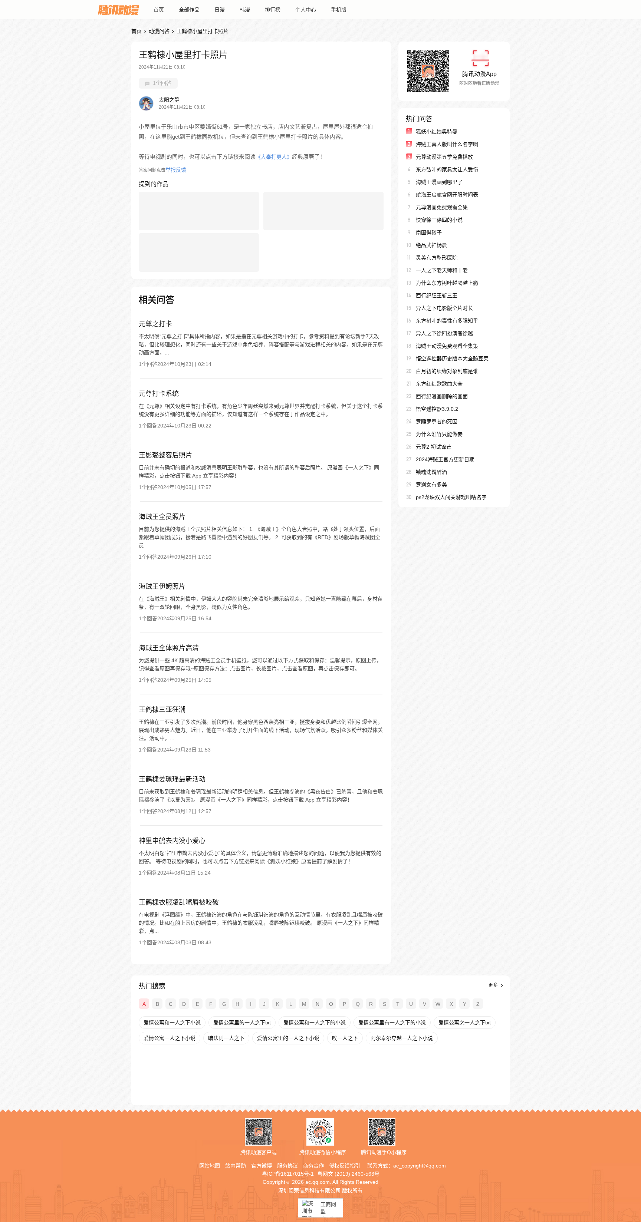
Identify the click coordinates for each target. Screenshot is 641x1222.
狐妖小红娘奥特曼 (436, 132)
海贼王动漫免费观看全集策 (447, 346)
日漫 (219, 10)
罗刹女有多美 (431, 485)
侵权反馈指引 (344, 1166)
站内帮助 (235, 1166)
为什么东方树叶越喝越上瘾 (447, 283)
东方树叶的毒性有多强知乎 (447, 321)
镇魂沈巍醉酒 (431, 472)
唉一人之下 (345, 1038)
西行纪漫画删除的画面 (442, 396)
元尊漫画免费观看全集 (442, 207)
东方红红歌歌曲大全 (439, 384)
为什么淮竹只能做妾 (439, 434)
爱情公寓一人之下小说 (169, 1038)
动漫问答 (159, 31)
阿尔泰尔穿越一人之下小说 (402, 1038)
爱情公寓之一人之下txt (464, 1023)
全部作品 (189, 10)
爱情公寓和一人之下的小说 (314, 1023)
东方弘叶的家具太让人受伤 (447, 169)
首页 (159, 10)
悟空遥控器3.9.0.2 (437, 409)
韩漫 (245, 10)
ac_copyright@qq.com (419, 1166)
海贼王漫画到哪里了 (439, 182)
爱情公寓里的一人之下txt (242, 1023)
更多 (493, 985)
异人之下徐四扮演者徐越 (444, 333)
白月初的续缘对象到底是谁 (447, 371)
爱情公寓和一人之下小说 (172, 1023)
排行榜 (272, 10)
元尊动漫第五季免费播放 (444, 157)
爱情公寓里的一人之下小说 (288, 1038)
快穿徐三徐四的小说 (439, 220)
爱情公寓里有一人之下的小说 (392, 1023)
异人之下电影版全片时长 (444, 308)
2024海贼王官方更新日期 (445, 459)
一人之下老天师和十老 (442, 270)
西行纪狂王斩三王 (436, 295)
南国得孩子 (429, 232)
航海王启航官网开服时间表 (447, 195)
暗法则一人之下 (226, 1038)
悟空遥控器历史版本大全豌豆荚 (452, 358)
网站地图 (209, 1166)
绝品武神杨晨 (431, 245)
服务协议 (287, 1166)
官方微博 (261, 1166)
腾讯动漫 (118, 9)
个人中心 (305, 10)
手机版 (338, 10)
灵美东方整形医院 (436, 258)
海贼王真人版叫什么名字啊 (447, 144)
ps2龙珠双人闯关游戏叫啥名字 (451, 497)
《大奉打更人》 (274, 157)
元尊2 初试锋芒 (433, 447)
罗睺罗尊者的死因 (436, 422)
